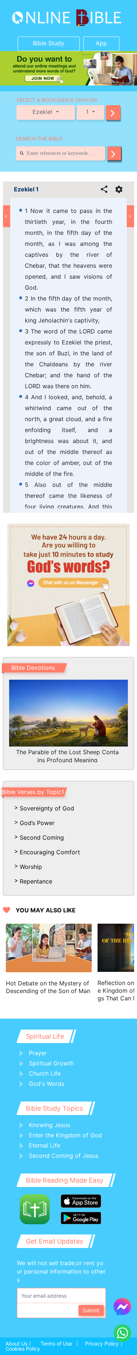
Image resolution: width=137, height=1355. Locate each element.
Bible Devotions (33, 667)
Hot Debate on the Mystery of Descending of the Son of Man (48, 987)
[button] (113, 112)
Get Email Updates (54, 1241)
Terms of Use (56, 1343)
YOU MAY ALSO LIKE (46, 910)
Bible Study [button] (48, 43)
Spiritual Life (45, 1036)
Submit (91, 1310)
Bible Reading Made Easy (64, 1180)
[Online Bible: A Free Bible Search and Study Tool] (68, 18)
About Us (16, 1343)
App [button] (101, 43)
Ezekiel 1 (26, 189)
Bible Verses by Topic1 (33, 791)
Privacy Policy (102, 1343)
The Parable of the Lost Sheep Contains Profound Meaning (67, 755)
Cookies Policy (22, 1349)
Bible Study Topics (54, 1108)
